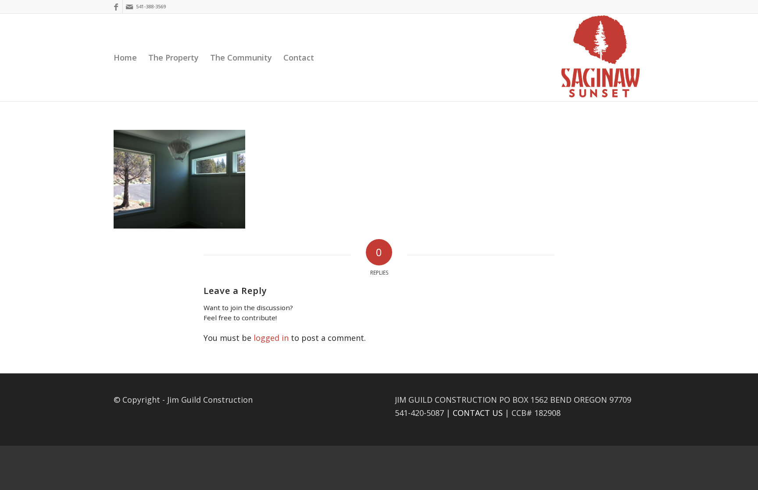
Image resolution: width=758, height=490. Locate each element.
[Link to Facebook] (116, 6)
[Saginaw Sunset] (600, 57)
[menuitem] (125, 57)
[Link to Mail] (129, 6)
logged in (271, 338)
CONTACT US (478, 413)
